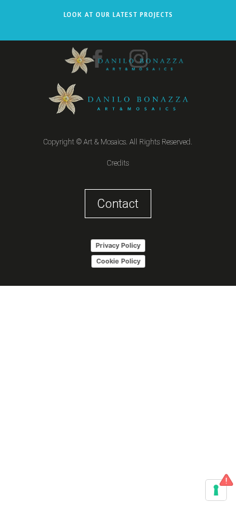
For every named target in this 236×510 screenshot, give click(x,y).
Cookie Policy (118, 261)
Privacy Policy (118, 245)
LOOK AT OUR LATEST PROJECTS (118, 14)
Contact (118, 203)
